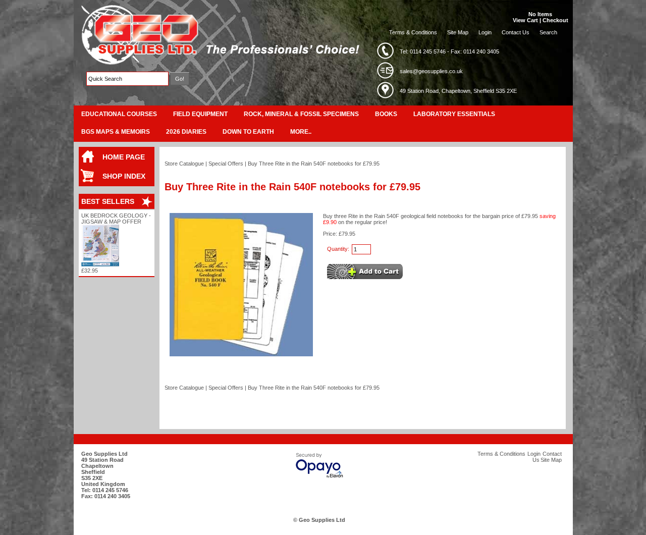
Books (386, 114)
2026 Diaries (186, 131)
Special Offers (225, 164)
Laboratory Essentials (454, 114)
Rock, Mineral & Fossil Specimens (301, 114)
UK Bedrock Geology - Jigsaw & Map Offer (116, 218)
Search (548, 32)
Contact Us (515, 32)
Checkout (555, 20)
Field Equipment (200, 114)
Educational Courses (119, 114)
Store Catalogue (184, 164)
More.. (300, 131)
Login (485, 32)
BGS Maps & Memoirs (115, 131)
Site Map (457, 32)
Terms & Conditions (413, 32)
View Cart (525, 20)
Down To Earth (248, 131)
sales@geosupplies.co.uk (431, 71)
